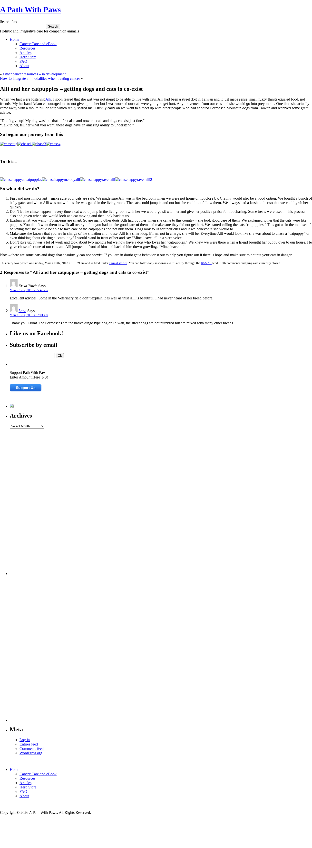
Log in (25, 740)
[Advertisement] (29, 502)
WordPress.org (31, 753)
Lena (22, 311)
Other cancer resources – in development (34, 74)
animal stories (118, 263)
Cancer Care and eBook (38, 44)
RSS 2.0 (206, 263)
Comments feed (32, 748)
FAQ (23, 61)
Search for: (8, 22)
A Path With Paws (30, 9)
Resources (27, 48)
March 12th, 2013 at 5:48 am (29, 290)
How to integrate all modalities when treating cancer (40, 78)
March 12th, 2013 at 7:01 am (29, 315)
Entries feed (29, 744)
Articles (25, 53)
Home (14, 39)
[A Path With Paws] (12, 406)
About (24, 66)
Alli (48, 99)
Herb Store (28, 57)
